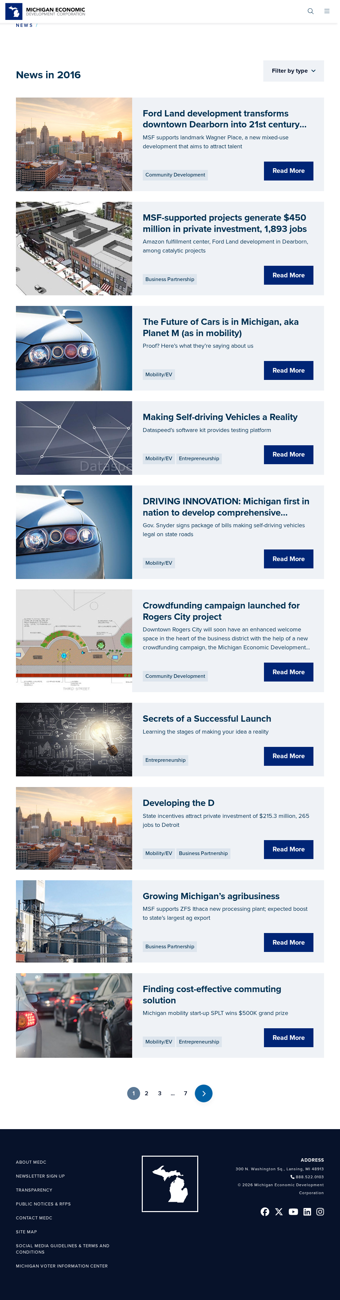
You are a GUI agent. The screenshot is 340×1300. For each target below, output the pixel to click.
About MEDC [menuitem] (31, 1162)
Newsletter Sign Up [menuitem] (40, 1176)
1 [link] (133, 1093)
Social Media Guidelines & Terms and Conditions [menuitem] (63, 1249)
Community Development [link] (175, 175)
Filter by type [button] (290, 70)
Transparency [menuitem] (34, 1190)
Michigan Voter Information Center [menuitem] (62, 1266)
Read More (289, 171)
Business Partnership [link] (169, 279)
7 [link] (185, 1093)
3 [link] (159, 1093)
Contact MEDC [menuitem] (34, 1218)
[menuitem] (310, 11)
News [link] (24, 25)
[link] (45, 11)
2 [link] (146, 1093)
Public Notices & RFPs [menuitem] (43, 1204)
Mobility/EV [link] (158, 374)
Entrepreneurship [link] (199, 458)
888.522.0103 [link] (310, 1177)
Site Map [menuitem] (26, 1232)
